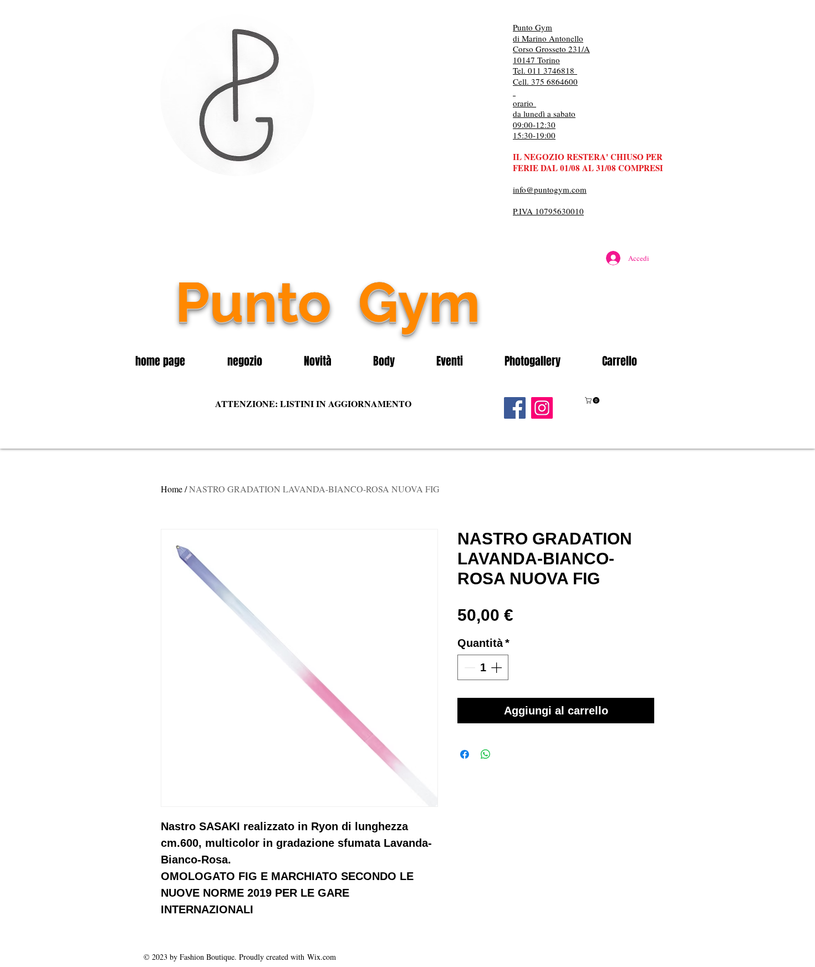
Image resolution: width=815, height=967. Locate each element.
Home (171, 489)
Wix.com (321, 956)
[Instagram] (542, 408)
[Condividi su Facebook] (464, 754)
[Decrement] (468, 667)
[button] (257, 361)
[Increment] (497, 667)
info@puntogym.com (550, 189)
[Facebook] (515, 408)
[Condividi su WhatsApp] (485, 754)
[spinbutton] (483, 667)
